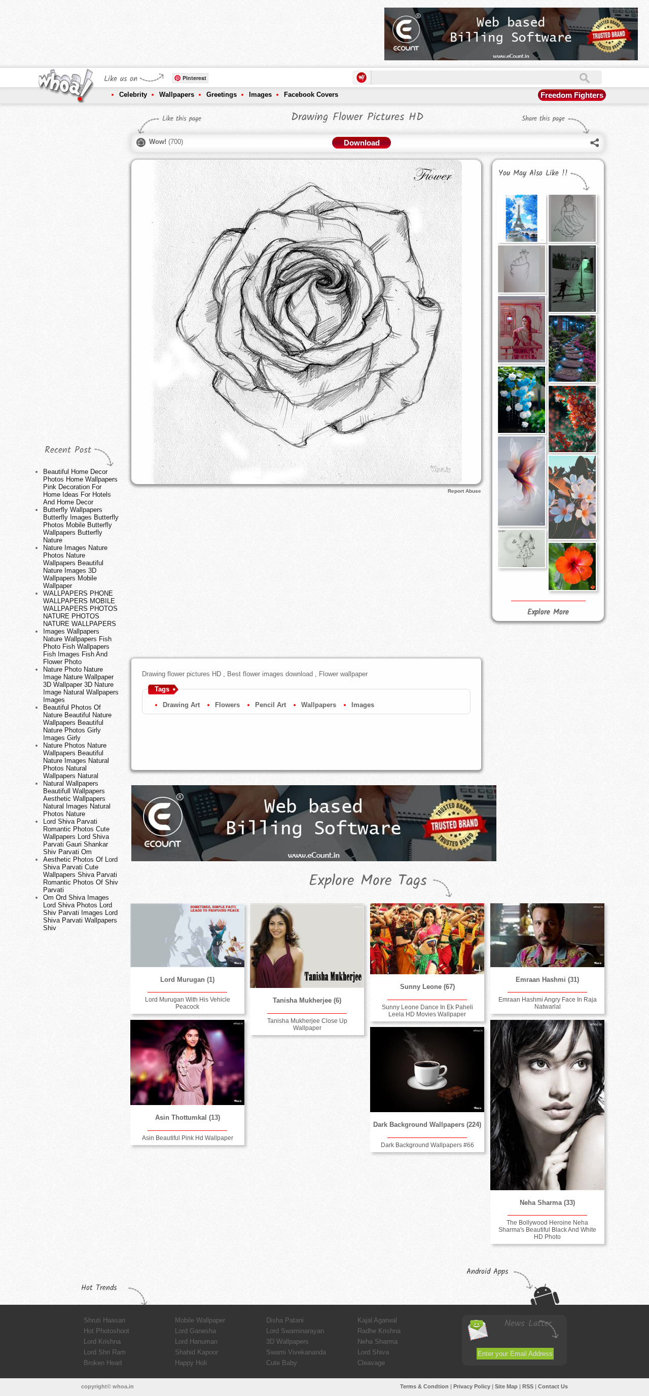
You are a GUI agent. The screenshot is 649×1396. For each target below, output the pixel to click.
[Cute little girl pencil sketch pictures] (521, 548)
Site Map (506, 1386)
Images (260, 94)
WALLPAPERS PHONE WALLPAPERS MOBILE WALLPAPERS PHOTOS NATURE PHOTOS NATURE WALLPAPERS (80, 609)
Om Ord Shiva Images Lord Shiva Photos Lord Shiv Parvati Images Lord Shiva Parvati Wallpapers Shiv (80, 913)
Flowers (227, 705)
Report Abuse (464, 491)
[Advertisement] (192, 30)
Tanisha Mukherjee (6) (307, 1000)
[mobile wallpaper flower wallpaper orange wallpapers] (572, 419)
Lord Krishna (102, 1341)
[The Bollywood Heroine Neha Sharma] (547, 1105)
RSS (527, 1386)
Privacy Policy (471, 1386)
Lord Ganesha (195, 1331)
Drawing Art (181, 705)
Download (362, 142)
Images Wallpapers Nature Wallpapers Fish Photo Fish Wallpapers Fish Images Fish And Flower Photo (77, 647)
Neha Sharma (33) (547, 1202)
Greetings (221, 94)
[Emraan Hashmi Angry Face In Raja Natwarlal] (547, 935)
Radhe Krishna (379, 1331)
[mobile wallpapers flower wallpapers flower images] (521, 399)
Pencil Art (270, 705)
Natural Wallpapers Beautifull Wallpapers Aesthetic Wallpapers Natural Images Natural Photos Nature (77, 799)
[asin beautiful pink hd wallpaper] (187, 1062)
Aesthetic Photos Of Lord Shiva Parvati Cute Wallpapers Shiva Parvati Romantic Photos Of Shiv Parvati (80, 875)
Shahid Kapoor (196, 1352)
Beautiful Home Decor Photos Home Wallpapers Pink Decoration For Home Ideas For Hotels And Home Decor (80, 487)
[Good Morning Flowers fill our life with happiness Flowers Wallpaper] (572, 497)
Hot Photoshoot (106, 1331)
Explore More (548, 612)
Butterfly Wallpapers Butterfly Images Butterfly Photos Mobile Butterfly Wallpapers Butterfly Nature (81, 525)
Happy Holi (191, 1363)
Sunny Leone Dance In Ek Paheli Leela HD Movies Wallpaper (427, 1011)
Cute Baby (281, 1363)
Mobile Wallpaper (200, 1320)
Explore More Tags (368, 881)
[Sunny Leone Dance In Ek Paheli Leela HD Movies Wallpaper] (427, 938)
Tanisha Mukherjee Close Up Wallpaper (307, 1024)
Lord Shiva (373, 1352)
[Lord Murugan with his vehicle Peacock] (187, 935)
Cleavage (371, 1363)
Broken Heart (103, 1363)
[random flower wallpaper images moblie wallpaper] (521, 481)
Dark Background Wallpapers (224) (427, 1124)
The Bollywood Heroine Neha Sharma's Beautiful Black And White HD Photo (547, 1229)
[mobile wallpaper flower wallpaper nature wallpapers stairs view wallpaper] (572, 348)
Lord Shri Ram (105, 1352)
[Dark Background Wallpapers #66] (427, 1069)
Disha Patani (285, 1320)
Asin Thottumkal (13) (187, 1117)
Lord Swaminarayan (295, 1331)
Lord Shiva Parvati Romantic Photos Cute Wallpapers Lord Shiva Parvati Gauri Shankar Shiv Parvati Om (76, 837)
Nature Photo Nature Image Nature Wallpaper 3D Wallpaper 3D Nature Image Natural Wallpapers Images (81, 685)
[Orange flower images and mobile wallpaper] (572, 566)
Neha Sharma (377, 1341)
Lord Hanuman (196, 1341)
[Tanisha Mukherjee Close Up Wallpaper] (307, 945)
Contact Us (553, 1386)
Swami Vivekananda (296, 1352)
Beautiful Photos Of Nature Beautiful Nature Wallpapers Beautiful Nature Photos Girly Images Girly (77, 723)
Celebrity (133, 94)
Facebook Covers (311, 94)
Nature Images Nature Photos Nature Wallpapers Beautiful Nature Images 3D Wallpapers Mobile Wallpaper (75, 567)
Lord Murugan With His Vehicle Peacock (187, 1003)
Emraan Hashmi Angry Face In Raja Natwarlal (547, 1003)
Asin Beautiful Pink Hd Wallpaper (187, 1138)
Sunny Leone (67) (427, 986)
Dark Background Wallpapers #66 (427, 1145)
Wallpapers (176, 94)
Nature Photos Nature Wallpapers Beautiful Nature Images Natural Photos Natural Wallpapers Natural (76, 761)
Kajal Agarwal (377, 1320)
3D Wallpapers (287, 1341)
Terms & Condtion (424, 1386)
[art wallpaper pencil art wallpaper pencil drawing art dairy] (572, 218)
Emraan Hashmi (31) (547, 979)
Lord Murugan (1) (187, 979)
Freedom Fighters (571, 95)
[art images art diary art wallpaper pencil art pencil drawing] (521, 268)
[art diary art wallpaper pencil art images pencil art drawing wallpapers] (521, 329)
